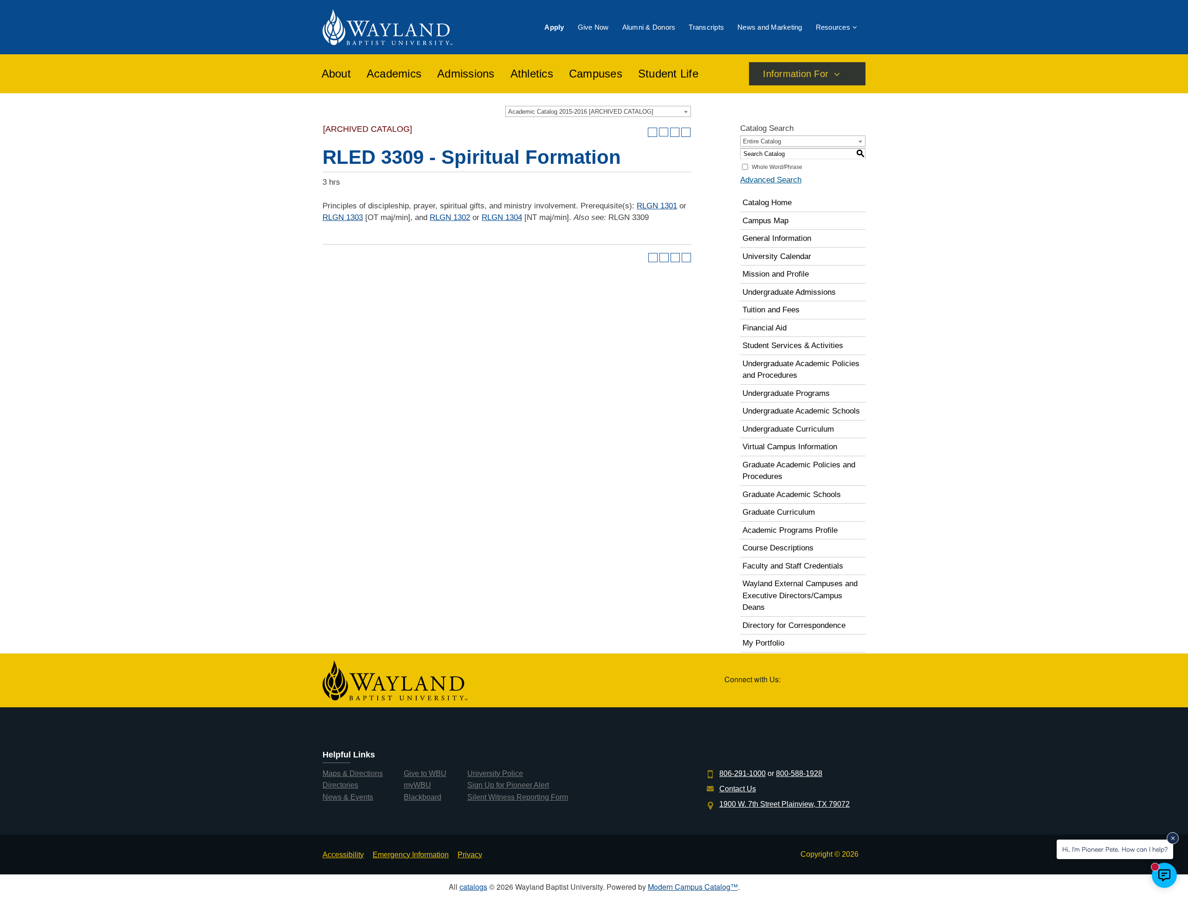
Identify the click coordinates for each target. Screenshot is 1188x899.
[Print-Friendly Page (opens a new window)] (674, 132)
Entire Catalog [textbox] (762, 141)
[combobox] (598, 111)
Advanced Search (770, 179)
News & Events (348, 797)
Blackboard (422, 797)
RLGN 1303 (343, 217)
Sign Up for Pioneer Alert (508, 785)
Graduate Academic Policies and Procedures (798, 470)
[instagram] (855, 680)
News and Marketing (769, 27)
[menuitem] (554, 27)
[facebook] (812, 680)
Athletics (531, 73)
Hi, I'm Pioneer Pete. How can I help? (1115, 849)
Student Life (668, 73)
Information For (795, 73)
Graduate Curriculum (778, 512)
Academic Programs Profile (790, 530)
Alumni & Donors (649, 27)
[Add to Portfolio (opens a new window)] (652, 132)
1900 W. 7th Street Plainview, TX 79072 (784, 804)
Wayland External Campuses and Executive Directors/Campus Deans (800, 595)
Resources (833, 27)
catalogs (473, 886)
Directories (340, 785)
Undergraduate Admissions (789, 292)
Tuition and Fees (771, 309)
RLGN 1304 (502, 217)
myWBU (417, 785)
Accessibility (343, 855)
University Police (495, 773)
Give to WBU (425, 773)
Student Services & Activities (792, 345)
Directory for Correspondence (794, 625)
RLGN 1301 (657, 205)
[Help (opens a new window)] (686, 132)
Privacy (470, 855)
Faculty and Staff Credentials (792, 566)
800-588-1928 (799, 773)
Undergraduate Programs (786, 393)
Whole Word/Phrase (777, 167)
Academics (394, 73)
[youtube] (834, 680)
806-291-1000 (742, 773)
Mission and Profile (775, 274)
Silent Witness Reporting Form (517, 797)
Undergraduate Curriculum (788, 429)
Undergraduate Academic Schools (801, 411)
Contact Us (737, 789)
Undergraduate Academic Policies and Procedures (800, 369)
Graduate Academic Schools (791, 494)
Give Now (593, 27)
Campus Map (765, 220)
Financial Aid (764, 327)
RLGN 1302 (450, 217)
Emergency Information (411, 855)
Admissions (466, 73)
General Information (776, 238)
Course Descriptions (778, 547)
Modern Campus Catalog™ (693, 886)
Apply (554, 27)
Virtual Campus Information (789, 446)
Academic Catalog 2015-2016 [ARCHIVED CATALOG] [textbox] (580, 111)
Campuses (595, 73)
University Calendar (776, 256)
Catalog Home (767, 202)
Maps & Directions (353, 773)
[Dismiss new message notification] (1173, 838)
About (336, 73)
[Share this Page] (663, 132)
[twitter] (791, 680)
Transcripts (706, 27)
